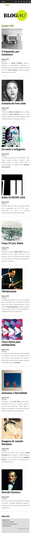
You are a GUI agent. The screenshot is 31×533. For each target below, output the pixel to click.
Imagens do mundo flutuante (12, 443)
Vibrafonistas (9, 291)
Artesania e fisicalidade (14, 393)
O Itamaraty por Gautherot (10, 53)
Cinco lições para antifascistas (11, 343)
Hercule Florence (11, 492)
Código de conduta (8, 522)
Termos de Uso (6, 526)
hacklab (27, 528)
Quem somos (6, 520)
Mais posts (6, 516)
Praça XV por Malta (12, 243)
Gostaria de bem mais (14, 103)
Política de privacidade (9, 524)
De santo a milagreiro (13, 149)
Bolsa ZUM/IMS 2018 (13, 197)
